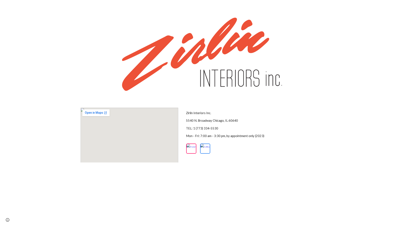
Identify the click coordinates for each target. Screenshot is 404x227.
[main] (253, 125)
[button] (8, 220)
